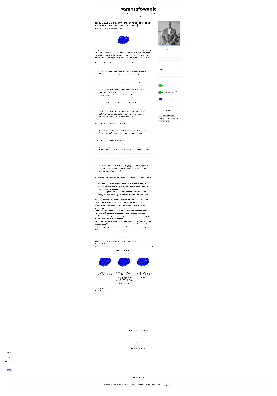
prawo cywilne (162, 118)
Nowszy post (100, 246)
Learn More (166, 385)
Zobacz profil (138, 343)
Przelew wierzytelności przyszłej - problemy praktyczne (171, 92)
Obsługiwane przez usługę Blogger (138, 330)
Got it (172, 385)
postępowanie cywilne (168, 115)
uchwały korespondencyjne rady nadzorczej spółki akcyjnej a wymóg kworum (143, 275)
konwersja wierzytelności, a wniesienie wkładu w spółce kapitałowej (104, 274)
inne (160, 115)
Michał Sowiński (138, 341)
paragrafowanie (138, 9)
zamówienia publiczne (164, 121)
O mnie (148, 2)
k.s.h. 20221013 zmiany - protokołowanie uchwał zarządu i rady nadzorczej (172, 99)
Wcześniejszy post (146, 246)
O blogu (141, 2)
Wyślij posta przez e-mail (131, 241)
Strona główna (131, 2)
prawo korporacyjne (103, 243)
